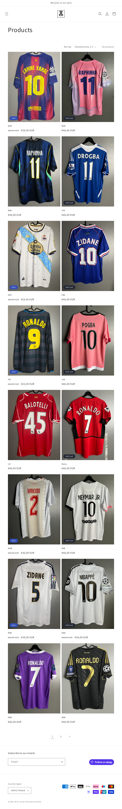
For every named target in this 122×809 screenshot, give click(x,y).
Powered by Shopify (33, 802)
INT (9, 379)
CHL (63, 210)
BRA (10, 210)
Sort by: (67, 46)
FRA (63, 295)
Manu (64, 464)
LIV (9, 464)
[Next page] (69, 736)
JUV (63, 379)
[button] (6, 13)
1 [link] (52, 736)
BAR (10, 126)
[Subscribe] (61, 762)
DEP (10, 295)
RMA (10, 633)
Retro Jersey (19, 802)
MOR (10, 548)
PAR (63, 548)
